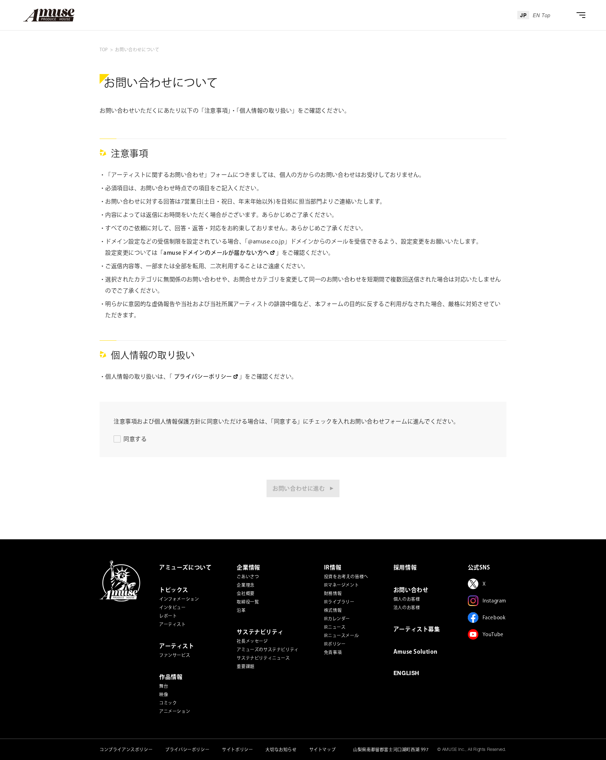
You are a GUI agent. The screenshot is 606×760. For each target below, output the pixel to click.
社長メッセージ (252, 641)
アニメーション (174, 711)
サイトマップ (322, 749)
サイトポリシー (237, 749)
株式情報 (333, 610)
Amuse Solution (415, 651)
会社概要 (245, 593)
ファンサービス (174, 655)
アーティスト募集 (416, 629)
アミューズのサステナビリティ (267, 649)
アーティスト (172, 624)
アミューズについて (185, 567)
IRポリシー (335, 644)
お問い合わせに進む (298, 488)
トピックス (173, 590)
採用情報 (405, 567)
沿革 (241, 610)
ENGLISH (406, 674)
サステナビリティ (260, 632)
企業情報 (248, 567)
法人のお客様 (406, 607)
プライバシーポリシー (187, 749)
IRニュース (335, 627)
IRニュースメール (341, 635)
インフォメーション (179, 599)
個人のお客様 (406, 599)
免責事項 (333, 652)
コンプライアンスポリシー (126, 749)
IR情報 (332, 567)
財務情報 (333, 593)
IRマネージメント (341, 585)
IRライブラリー (339, 602)
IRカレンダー (337, 618)
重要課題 (245, 666)
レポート (168, 616)
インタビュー (172, 607)
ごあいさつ (248, 576)
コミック (168, 703)
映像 (163, 694)
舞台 (163, 686)
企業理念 (245, 585)
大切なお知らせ (280, 749)
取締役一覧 (248, 602)
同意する (135, 439)
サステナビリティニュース (263, 658)
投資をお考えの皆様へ (346, 576)
